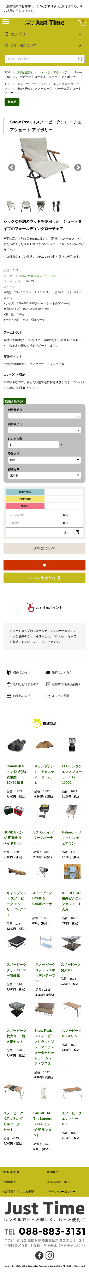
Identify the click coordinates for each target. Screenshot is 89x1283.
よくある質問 (60, 695)
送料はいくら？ (61, 672)
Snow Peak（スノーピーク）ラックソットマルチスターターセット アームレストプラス (44, 1047)
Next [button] (78, 168)
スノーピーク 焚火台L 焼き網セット (18, 1036)
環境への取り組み (58, 1182)
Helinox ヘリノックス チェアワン (71, 838)
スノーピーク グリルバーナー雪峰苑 (16, 970)
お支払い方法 (21, 695)
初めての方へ (21, 672)
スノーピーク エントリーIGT (72, 1118)
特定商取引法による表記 (18, 1191)
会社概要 (52, 1172)
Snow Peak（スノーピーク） (38, 275)
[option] (44, 167)
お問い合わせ (10, 1172)
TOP (8, 72)
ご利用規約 (9, 1182)
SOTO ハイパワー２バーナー (43, 838)
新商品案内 (24, 72)
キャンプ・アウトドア (53, 72)
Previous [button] (12, 168)
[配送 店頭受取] (44, 460)
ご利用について (24, 45)
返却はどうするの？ (25, 684)
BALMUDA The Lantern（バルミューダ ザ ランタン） (43, 1124)
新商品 (12, 102)
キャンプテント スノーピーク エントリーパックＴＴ (16, 904)
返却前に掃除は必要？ (66, 684)
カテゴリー (20, 34)
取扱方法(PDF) (15, 401)
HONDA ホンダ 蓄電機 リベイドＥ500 (13, 838)
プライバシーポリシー (61, 1191)
